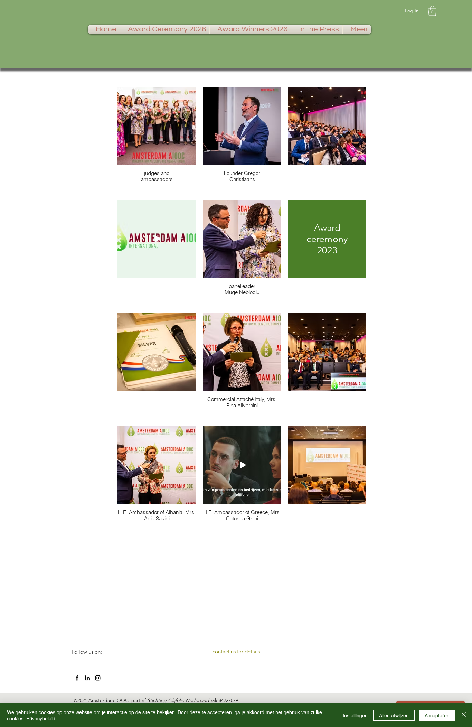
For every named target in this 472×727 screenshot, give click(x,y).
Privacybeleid (40, 718)
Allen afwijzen (394, 715)
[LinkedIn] (87, 677)
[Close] (464, 715)
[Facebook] (77, 677)
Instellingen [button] (355, 715)
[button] (432, 11)
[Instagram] (97, 677)
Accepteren (437, 715)
